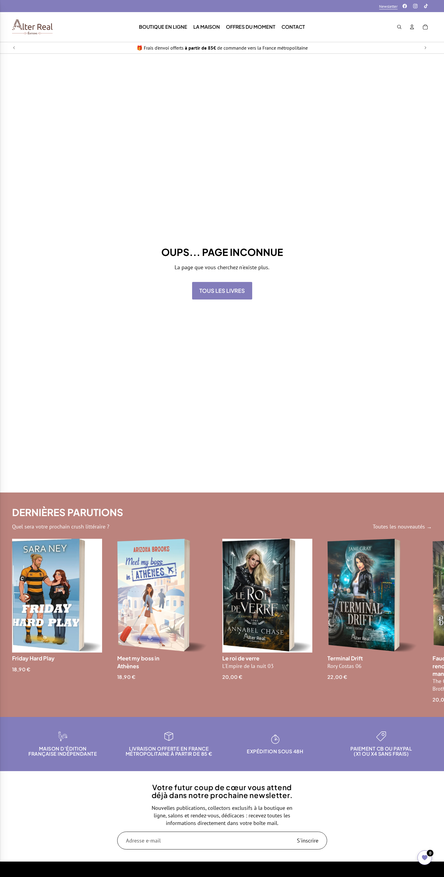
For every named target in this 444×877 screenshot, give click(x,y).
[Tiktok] (426, 6)
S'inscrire (307, 840)
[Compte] (412, 27)
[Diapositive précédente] (14, 47)
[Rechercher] (399, 27)
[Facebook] (404, 6)
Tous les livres (222, 290)
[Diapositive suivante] (425, 47)
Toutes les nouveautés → (402, 526)
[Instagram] (415, 6)
